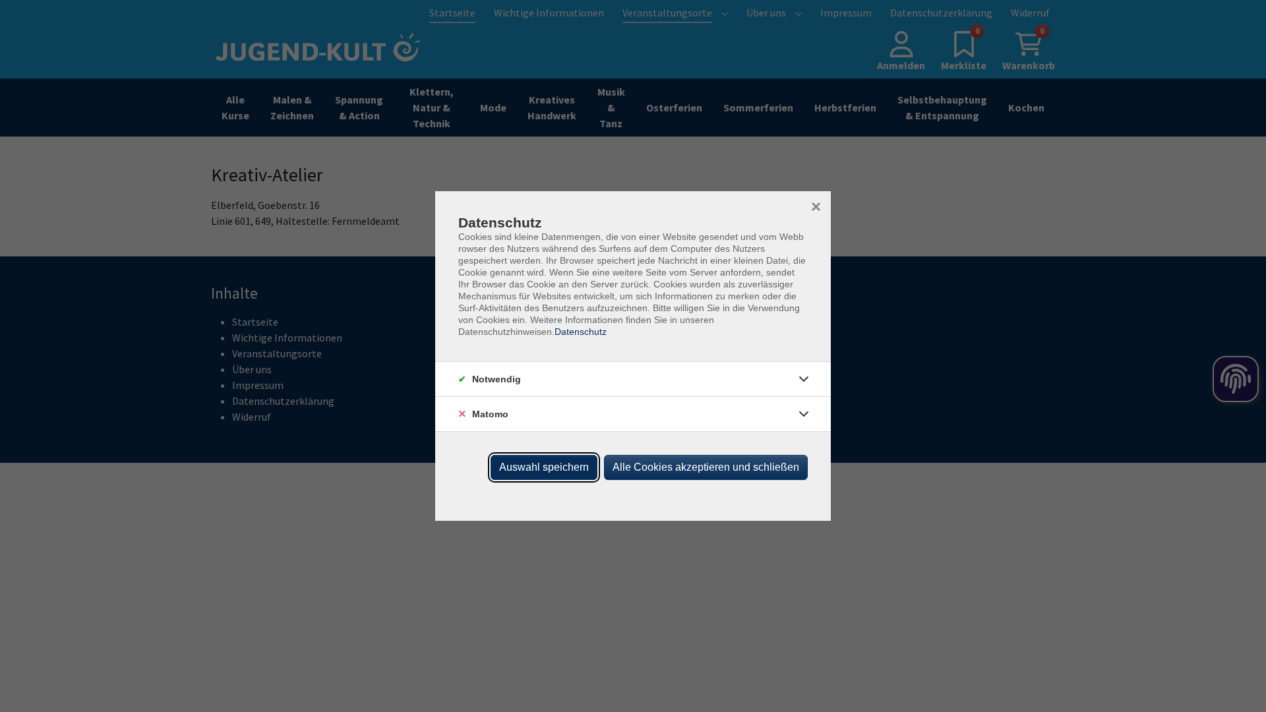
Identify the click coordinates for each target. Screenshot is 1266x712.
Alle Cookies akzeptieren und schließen (706, 467)
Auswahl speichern (544, 467)
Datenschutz (581, 331)
